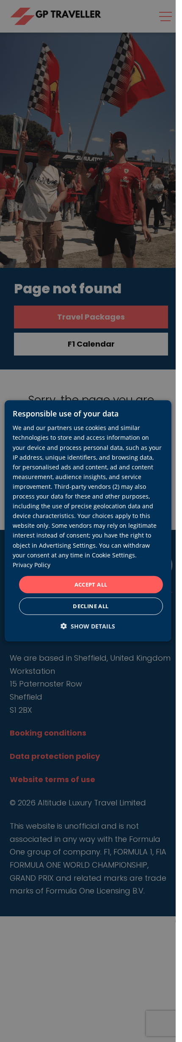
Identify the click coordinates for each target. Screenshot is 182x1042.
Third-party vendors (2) (86, 486)
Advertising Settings (67, 545)
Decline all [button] (90, 606)
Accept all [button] (91, 584)
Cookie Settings (113, 555)
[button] (88, 626)
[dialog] (87, 521)
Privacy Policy (31, 565)
